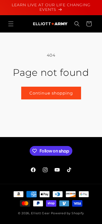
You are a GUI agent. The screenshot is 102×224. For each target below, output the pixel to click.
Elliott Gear (40, 213)
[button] (11, 24)
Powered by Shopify (67, 213)
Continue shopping (51, 93)
